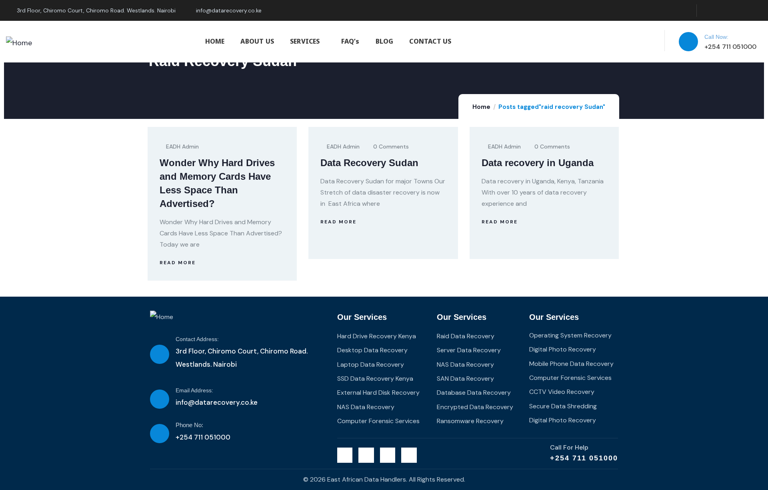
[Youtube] (756, 10)
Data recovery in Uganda (538, 162)
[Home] (19, 42)
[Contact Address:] (159, 354)
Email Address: (194, 390)
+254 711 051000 (584, 458)
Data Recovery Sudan (369, 162)
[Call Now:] (688, 41)
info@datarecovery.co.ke (217, 402)
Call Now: (716, 37)
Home (481, 107)
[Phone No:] (159, 433)
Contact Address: (197, 339)
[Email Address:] (159, 399)
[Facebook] (723, 10)
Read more (178, 262)
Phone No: (189, 425)
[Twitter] (707, 10)
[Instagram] (739, 10)
